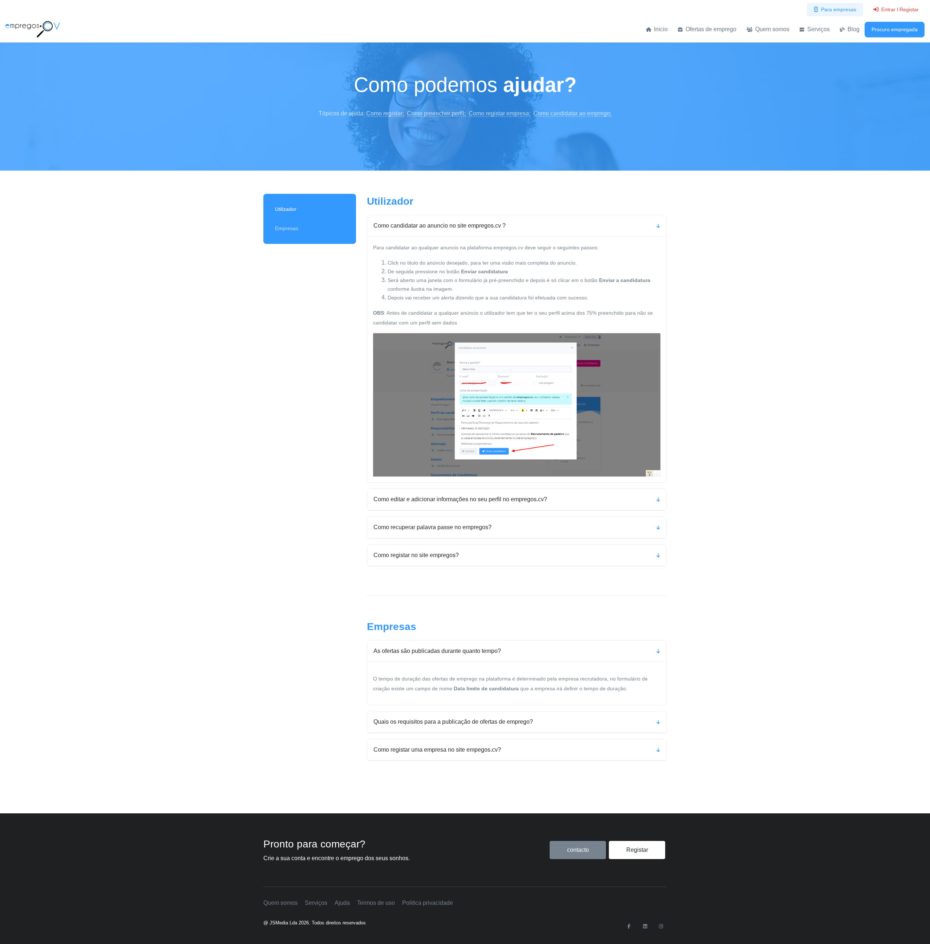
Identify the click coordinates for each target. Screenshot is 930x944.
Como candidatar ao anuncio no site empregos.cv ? (439, 225)
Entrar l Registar (900, 9)
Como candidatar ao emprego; (572, 113)
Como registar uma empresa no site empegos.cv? (437, 750)
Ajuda (342, 903)
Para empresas (838, 9)
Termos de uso (376, 903)
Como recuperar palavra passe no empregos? (432, 527)
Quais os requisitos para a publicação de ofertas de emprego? (453, 722)
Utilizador (285, 209)
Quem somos (771, 29)
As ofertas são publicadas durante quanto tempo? (437, 651)
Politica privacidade (427, 903)
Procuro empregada (895, 29)
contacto (578, 850)
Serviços (818, 29)
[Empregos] (32, 29)
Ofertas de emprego (710, 29)
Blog (853, 29)
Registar (637, 850)
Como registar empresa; (499, 113)
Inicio (660, 29)
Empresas (286, 228)
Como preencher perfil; (436, 113)
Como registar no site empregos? (416, 555)
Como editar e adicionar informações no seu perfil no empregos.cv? (460, 499)
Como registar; (385, 113)
